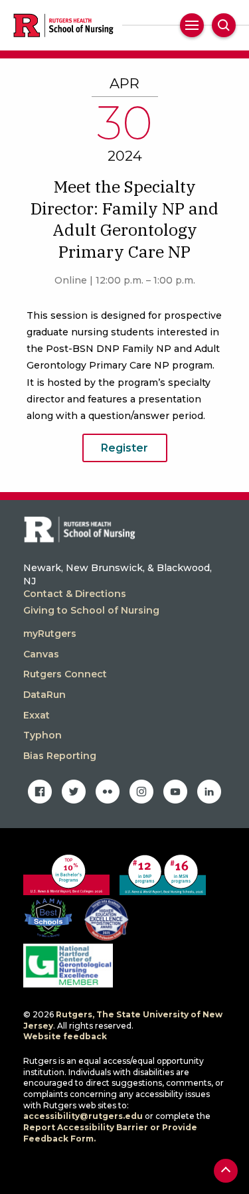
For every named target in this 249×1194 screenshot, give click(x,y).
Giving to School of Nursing (91, 610)
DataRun (44, 695)
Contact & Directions (74, 594)
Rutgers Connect (65, 674)
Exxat (36, 715)
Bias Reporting (59, 756)
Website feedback (65, 1036)
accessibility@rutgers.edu (83, 1116)
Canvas (41, 654)
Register (124, 448)
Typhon (42, 735)
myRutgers (49, 634)
